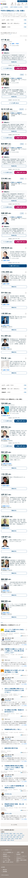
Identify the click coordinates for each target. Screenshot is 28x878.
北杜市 (8, 835)
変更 (25, 20)
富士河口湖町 (3, 840)
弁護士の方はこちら (22, 1)
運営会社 (5, 869)
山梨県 (12, 43)
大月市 (17, 833)
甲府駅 (4, 349)
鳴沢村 (20, 838)
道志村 (5, 838)
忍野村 (12, 838)
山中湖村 (16, 838)
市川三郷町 (6, 836)
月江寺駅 (5, 465)
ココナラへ (4, 1)
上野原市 (19, 835)
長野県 (4, 439)
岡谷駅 (4, 592)
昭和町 (2, 838)
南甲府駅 (5, 326)
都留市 (10, 833)
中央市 (2, 836)
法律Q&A (5, 854)
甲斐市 (11, 835)
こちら (10, 34)
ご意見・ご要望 (20, 852)
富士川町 (21, 836)
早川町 (10, 836)
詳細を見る (14, 286)
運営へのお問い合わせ (8, 862)
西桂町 (9, 838)
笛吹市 (15, 835)
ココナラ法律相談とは (8, 852)
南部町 (17, 836)
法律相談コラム (6, 856)
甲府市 (17, 43)
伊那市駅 (5, 440)
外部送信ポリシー (20, 858)
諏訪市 (7, 485)
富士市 (8, 415)
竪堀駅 (4, 507)
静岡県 (4, 415)
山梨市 (14, 833)
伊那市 (8, 439)
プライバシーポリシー (21, 856)
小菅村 (8, 840)
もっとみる (14, 824)
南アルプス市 (3, 835)
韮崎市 (21, 833)
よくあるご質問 (6, 860)
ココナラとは (6, 858)
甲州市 (23, 835)
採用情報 (5, 871)
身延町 (14, 836)
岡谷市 (7, 590)
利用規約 (18, 854)
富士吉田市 (8, 463)
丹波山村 (12, 840)
